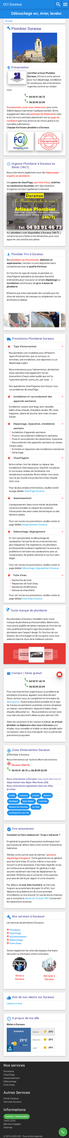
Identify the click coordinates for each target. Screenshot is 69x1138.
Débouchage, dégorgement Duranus (40, 568)
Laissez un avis (14, 1003)
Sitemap (8, 1127)
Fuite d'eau (15, 943)
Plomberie (14, 929)
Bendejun (13, 801)
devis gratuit (13, 701)
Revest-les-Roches (18, 807)
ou (37, 770)
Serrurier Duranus (13, 1101)
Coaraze (23, 795)
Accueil (8, 21)
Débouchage (16, 940)
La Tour (35, 807)
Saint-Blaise (28, 801)
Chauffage (15, 933)
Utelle (12, 795)
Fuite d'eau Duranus (32, 598)
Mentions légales (12, 1124)
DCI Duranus (12, 4)
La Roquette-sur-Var (19, 812)
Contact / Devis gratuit (16, 1116)
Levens (35, 795)
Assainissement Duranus (34, 524)
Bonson (47, 795)
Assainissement (18, 936)
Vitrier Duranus (11, 1098)
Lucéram (43, 801)
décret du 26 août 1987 (37, 898)
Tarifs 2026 (10, 1120)
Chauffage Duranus (34, 491)
